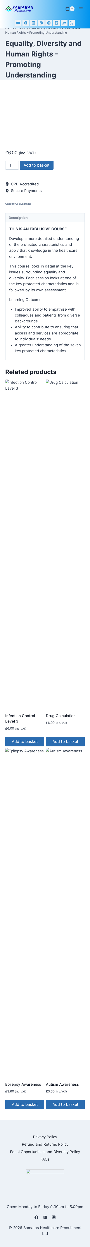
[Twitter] (72, 23)
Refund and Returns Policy (45, 1144)
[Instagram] (33, 23)
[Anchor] (64, 23)
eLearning (25, 203)
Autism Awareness (62, 1084)
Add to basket (37, 165)
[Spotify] (48, 23)
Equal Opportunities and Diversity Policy (45, 1152)
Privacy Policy (45, 1137)
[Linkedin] (41, 23)
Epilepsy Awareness (23, 1084)
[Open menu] (81, 8)
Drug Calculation (61, 716)
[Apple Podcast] (56, 23)
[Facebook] (25, 23)
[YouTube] (18, 23)
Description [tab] (18, 218)
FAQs (45, 1159)
